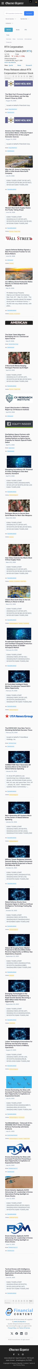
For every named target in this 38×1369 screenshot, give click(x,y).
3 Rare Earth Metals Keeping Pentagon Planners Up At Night (16, 367)
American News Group (13, 344)
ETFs (26, 29)
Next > (30, 77)
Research (29, 65)
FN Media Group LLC (13, 1168)
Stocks (17, 29)
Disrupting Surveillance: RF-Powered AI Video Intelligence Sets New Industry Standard (19, 471)
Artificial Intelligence (14, 495)
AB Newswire (10, 260)
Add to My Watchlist (10, 62)
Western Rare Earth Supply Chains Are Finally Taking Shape (18, 209)
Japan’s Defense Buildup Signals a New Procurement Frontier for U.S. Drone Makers (18, 252)
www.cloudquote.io (20, 1321)
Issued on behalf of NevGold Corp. (18, 105)
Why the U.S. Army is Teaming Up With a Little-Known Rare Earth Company (17, 171)
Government (17, 313)
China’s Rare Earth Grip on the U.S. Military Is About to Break (17, 601)
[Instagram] (26, 1333)
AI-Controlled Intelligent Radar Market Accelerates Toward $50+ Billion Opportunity (18, 686)
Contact (25, 1363)
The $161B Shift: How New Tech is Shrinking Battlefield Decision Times (18, 729)
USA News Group (12, 743)
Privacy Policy (12, 1328)
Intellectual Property (14, 1217)
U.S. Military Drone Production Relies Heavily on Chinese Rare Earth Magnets (18, 284)
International (28, 39)
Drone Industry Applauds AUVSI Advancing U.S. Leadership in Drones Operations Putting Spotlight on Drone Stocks (19, 1193)
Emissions (12, 975)
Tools (7, 35)
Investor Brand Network (12, 1135)
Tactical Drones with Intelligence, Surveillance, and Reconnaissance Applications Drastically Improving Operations (18, 1272)
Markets (8, 29)
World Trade (23, 581)
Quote (11, 65)
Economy (11, 231)
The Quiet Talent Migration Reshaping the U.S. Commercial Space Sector (16, 337)
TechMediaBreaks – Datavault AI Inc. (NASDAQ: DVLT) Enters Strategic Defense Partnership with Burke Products (19, 1126)
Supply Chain (17, 231)
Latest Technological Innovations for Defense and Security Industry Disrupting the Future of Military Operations (18, 1044)
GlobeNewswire (10, 112)
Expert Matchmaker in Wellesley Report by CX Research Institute (17, 409)
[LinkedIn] (21, 1333)
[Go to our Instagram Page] (22, 1354)
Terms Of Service (24, 1328)
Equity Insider (11, 447)
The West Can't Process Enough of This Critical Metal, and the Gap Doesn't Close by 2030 (18, 96)
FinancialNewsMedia (11, 189)
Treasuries (8, 42)
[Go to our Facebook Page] (13, 1354)
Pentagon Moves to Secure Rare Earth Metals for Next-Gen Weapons (18, 514)
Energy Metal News (13, 109)
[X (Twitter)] (12, 1333)
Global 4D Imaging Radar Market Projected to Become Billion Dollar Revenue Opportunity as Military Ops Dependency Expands (19, 951)
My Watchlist (24, 19)
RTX (29, 51)
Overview (8, 39)
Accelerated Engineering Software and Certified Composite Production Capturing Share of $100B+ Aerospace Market (18, 644)
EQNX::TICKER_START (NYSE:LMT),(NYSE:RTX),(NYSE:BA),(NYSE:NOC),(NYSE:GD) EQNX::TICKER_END (19, 183)
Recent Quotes (10, 19)
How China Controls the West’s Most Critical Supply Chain (18, 559)
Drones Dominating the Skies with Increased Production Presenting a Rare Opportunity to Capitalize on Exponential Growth (18, 1093)
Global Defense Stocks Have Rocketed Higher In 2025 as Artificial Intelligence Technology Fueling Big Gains (19, 905)
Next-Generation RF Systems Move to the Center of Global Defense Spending (18, 817)
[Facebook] (17, 1333)
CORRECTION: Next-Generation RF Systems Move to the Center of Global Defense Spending (18, 767)
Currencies (20, 39)
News (14, 39)
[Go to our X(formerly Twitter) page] (18, 1354)
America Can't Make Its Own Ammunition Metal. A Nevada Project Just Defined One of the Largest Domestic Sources (19, 134)
